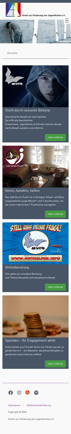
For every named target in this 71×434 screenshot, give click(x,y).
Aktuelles (12, 53)
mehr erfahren (55, 137)
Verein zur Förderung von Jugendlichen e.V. (31, 419)
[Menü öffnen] (67, 20)
